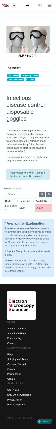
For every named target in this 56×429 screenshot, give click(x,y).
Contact (11, 343)
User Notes (13, 390)
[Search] (42, 194)
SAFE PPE (30, 80)
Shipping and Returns (18, 359)
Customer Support (16, 364)
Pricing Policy (14, 374)
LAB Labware (13, 76)
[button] (27, 5)
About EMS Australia (17, 328)
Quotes (11, 369)
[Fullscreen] (49, 194)
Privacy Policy (14, 400)
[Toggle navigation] (50, 5)
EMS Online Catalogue (19, 395)
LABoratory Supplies (30, 76)
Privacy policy (14, 338)
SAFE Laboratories (15, 80)
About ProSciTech (16, 333)
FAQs (10, 354)
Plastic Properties (16, 404)
